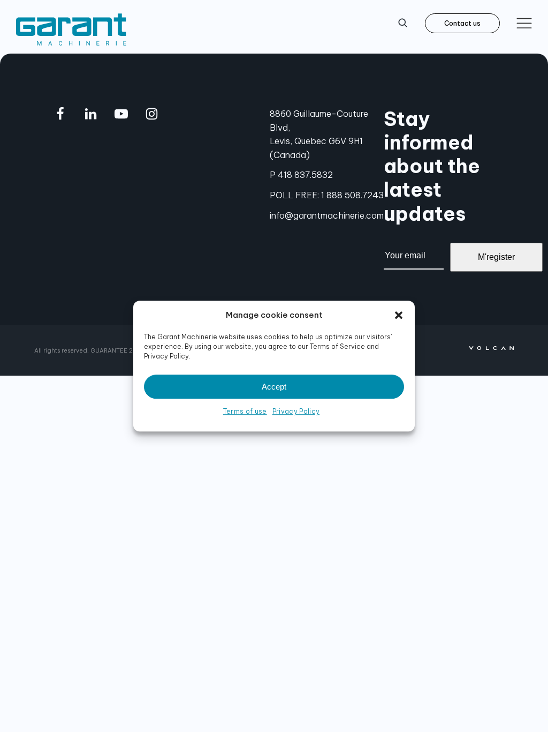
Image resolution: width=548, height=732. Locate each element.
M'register (496, 257)
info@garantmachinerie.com (327, 215)
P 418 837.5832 (301, 174)
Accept (274, 386)
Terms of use (245, 411)
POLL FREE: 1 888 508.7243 (327, 195)
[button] (398, 315)
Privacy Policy (295, 411)
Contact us (462, 23)
